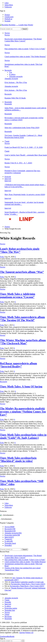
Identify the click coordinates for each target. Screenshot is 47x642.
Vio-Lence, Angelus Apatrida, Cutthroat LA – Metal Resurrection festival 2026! (23, 136)
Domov (7, 15)
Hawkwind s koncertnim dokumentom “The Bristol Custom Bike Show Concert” (23, 40)
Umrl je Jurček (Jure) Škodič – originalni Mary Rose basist (26, 155)
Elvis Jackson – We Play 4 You (16, 82)
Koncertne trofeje (12, 535)
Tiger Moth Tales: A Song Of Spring (21, 386)
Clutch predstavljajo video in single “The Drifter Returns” (25, 57)
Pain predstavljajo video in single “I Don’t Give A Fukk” (25, 49)
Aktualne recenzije (16, 76)
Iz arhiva (12, 74)
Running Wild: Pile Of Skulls (15, 98)
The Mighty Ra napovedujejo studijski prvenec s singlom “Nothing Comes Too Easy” (23, 411)
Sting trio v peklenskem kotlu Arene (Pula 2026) (22, 128)
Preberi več (29, 633)
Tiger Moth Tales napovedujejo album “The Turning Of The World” (22, 319)
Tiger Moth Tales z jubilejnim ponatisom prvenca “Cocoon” (17, 295)
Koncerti (8, 177)
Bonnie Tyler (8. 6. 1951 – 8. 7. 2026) (18, 163)
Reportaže (8, 102)
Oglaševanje (9, 17)
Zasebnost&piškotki (7, 636)
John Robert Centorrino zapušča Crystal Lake (27, 582)
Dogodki (8, 545)
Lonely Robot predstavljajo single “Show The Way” (19, 250)
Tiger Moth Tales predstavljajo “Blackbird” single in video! (18, 459)
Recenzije (8, 70)
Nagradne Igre (10, 543)
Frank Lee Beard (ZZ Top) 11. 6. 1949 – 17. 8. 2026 (24, 147)
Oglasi (7, 614)
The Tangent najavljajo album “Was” (22, 271)
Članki (7, 141)
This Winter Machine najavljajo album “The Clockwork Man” (23, 342)
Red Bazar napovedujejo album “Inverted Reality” (18, 365)
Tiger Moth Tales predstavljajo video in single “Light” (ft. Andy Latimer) (23, 436)
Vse (10, 72)
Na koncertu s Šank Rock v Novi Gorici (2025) (28, 584)
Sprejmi (22, 633)
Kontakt (7, 21)
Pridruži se (8, 19)
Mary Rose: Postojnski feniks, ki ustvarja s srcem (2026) (25, 194)
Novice (7, 33)
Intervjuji (8, 179)
